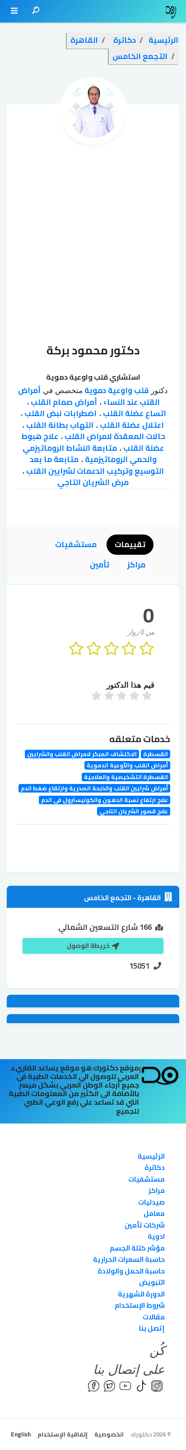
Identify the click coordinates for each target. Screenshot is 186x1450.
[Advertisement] (93, 242)
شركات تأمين (145, 1225)
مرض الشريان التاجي (93, 482)
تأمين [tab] (99, 564)
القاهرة (148, 897)
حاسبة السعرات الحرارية (129, 1259)
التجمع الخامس (107, 897)
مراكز (157, 1190)
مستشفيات (146, 1179)
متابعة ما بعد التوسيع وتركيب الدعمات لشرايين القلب (94, 465)
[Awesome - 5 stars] (97, 696)
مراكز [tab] (136, 564)
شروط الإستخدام (140, 1305)
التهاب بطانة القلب (58, 425)
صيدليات (151, 1202)
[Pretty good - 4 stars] (110, 696)
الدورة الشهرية (141, 1293)
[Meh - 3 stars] (122, 696)
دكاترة (154, 1167)
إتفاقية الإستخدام (62, 1434)
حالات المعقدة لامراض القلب (114, 436)
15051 (139, 966)
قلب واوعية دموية (116, 390)
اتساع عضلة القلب (133, 413)
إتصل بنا (152, 1328)
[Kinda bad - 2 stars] (135, 696)
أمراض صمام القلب (63, 402)
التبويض (152, 1282)
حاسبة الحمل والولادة (131, 1271)
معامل (154, 1213)
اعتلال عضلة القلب (131, 425)
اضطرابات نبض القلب (60, 413)
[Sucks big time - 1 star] (148, 696)
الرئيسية (151, 1156)
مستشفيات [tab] (76, 544)
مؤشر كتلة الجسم (137, 1248)
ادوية (156, 1236)
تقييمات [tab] (130, 544)
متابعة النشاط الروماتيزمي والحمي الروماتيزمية (90, 454)
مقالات (154, 1316)
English (21, 1434)
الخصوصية (109, 1434)
